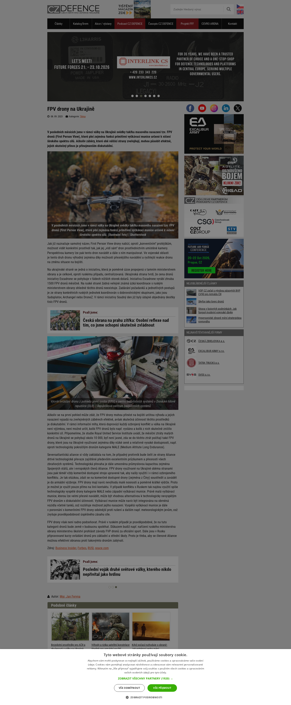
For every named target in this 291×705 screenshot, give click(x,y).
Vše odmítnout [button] (129, 688)
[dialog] (145, 677)
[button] (145, 678)
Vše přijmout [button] (162, 688)
